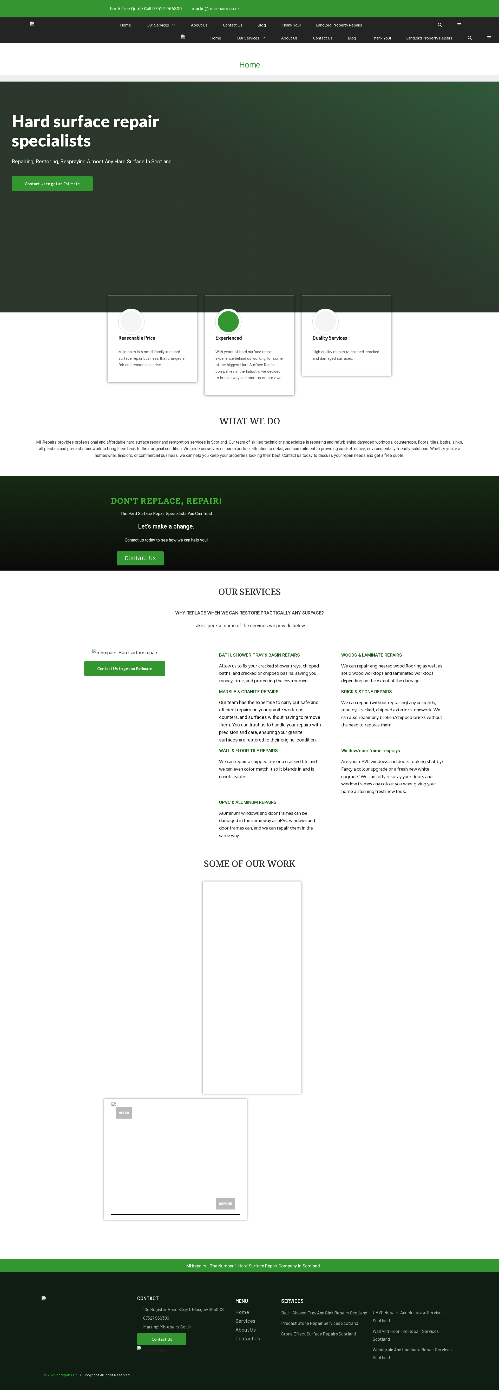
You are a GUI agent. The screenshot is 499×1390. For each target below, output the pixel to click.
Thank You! (291, 25)
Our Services (158, 25)
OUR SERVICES (249, 593)
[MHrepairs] (41, 25)
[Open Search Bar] (440, 25)
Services (292, 1301)
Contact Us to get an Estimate (52, 183)
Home (125, 25)
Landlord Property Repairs (339, 25)
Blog (262, 25)
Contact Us (232, 25)
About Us (199, 25)
